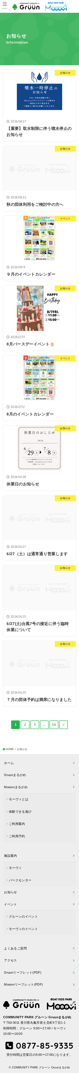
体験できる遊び (20, 811)
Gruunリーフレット (22, 972)
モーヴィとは (18, 799)
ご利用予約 (17, 836)
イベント (10, 904)
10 (54, 724)
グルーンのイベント (23, 916)
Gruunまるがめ (15, 775)
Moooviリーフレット (23, 984)
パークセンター (20, 880)
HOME (10, 749)
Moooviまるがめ (16, 787)
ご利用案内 (17, 824)
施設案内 (10, 855)
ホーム (9, 763)
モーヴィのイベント (23, 929)
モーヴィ (15, 868)
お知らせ (10, 892)
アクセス (10, 960)
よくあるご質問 (15, 948)
